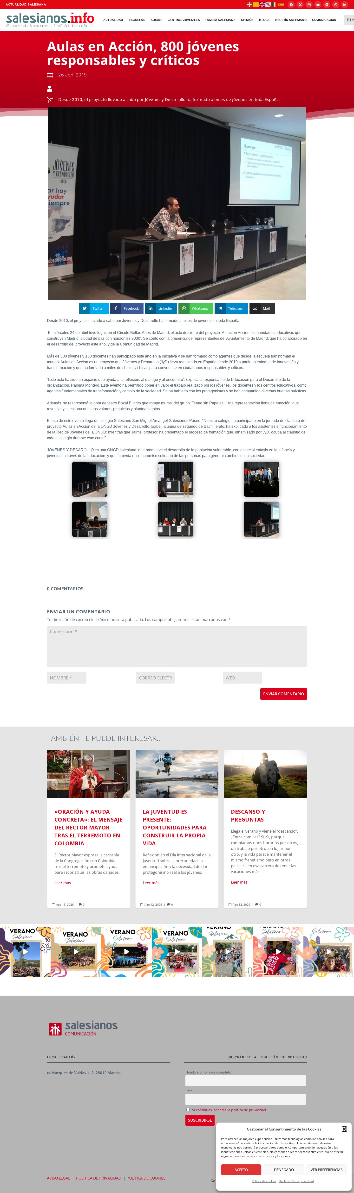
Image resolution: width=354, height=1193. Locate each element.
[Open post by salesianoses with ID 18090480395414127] (76, 952)
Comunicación (324, 20)
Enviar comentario (283, 694)
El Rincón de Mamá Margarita (176, 758)
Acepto (241, 1169)
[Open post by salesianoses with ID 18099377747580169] (227, 952)
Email (189, 1091)
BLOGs (264, 20)
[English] (262, 4)
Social (156, 20)
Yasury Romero (154, 767)
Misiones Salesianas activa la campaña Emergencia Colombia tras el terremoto (265, 829)
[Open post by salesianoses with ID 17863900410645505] (278, 952)
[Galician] (268, 4)
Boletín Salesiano (291, 20)
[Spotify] (326, 4)
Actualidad (113, 20)
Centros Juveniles (184, 20)
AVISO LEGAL (58, 1178)
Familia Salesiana (220, 20)
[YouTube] (317, 4)
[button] (344, 1129)
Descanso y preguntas (177, 829)
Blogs (148, 758)
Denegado (284, 1169)
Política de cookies (264, 1181)
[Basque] (250, 4)
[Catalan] (256, 4)
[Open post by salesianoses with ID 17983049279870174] (126, 952)
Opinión (247, 20)
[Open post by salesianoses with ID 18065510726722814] (25, 952)
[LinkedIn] (344, 4)
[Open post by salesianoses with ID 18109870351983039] (328, 952)
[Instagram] (309, 4)
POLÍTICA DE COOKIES (145, 1178)
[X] (300, 4)
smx (253, 758)
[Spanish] (281, 4)
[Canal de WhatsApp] (335, 4)
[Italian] (275, 4)
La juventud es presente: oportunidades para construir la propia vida (88, 829)
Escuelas (137, 20)
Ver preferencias (326, 1169)
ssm (263, 758)
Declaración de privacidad (296, 1181)
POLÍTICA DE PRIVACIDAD (98, 1178)
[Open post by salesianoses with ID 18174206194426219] (177, 952)
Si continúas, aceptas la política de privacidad (229, 1110)
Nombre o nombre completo (208, 1072)
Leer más (62, 882)
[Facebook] (291, 4)
